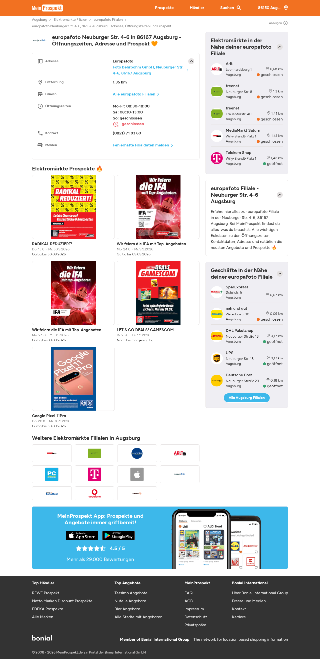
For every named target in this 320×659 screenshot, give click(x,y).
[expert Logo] (137, 493)
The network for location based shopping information (241, 639)
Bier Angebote (127, 609)
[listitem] (73, 216)
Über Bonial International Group (260, 593)
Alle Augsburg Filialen (247, 398)
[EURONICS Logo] (137, 453)
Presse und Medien (249, 601)
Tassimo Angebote (131, 593)
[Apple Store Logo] (137, 474)
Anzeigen (275, 23)
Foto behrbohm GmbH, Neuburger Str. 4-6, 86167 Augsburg (148, 70)
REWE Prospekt (45, 593)
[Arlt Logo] (180, 453)
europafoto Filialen (108, 19)
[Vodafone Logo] (94, 493)
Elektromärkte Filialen (70, 19)
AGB (188, 601)
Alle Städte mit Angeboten (138, 617)
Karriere (239, 617)
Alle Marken (42, 617)
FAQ (188, 593)
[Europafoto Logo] (180, 474)
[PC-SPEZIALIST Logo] (52, 474)
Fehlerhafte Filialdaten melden (141, 145)
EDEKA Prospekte (47, 609)
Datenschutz (195, 617)
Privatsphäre (195, 625)
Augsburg (39, 19)
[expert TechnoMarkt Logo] (52, 493)
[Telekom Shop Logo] (94, 474)
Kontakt (239, 609)
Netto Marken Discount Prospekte (62, 601)
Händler (197, 7)
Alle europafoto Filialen (134, 94)
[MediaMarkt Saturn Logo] (52, 453)
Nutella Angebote (130, 601)
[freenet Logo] (94, 453)
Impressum (194, 609)
